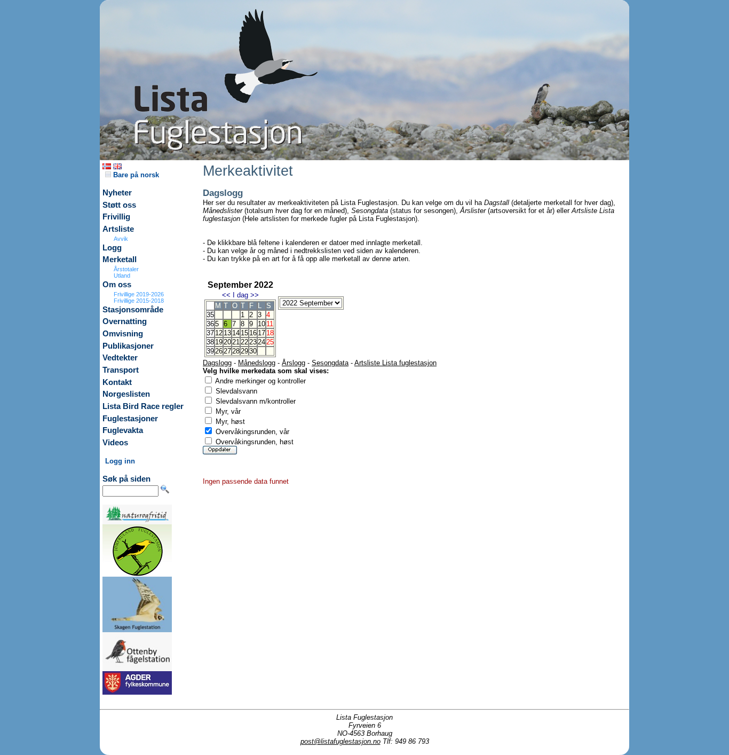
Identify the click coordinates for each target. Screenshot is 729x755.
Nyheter (117, 192)
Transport (120, 370)
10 (261, 324)
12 (219, 333)
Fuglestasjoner (130, 418)
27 (227, 351)
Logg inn (120, 461)
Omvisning (122, 333)
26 (219, 351)
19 (219, 342)
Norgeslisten (126, 394)
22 (244, 342)
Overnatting (124, 321)
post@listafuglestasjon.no (340, 741)
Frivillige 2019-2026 (139, 294)
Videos (115, 442)
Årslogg (293, 363)
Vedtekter (120, 357)
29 (244, 351)
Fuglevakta (122, 430)
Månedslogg (256, 363)
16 (253, 333)
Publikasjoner (128, 346)
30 (253, 351)
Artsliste (118, 229)
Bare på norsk (135, 175)
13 (227, 333)
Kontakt (117, 382)
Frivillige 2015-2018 (139, 300)
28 (236, 351)
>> (254, 295)
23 (253, 342)
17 (261, 333)
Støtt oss (119, 205)
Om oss (116, 284)
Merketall (119, 259)
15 (244, 333)
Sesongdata (330, 363)
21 (236, 342)
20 (227, 342)
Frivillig (116, 217)
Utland (122, 275)
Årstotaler (126, 269)
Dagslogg (217, 363)
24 (261, 342)
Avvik (121, 238)
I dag (240, 295)
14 (236, 333)
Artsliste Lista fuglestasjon (395, 363)
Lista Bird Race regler (143, 406)
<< (226, 295)
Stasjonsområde (132, 309)
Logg (112, 247)
